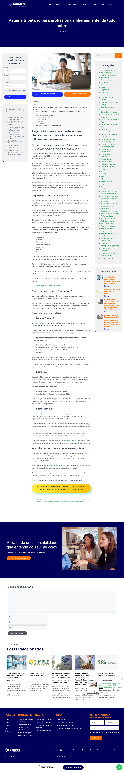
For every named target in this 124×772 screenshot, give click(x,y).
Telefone (7, 82)
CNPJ (103, 95)
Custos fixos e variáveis (109, 112)
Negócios (104, 184)
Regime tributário (107, 228)
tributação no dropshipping (110, 246)
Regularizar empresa (108, 233)
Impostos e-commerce (108, 164)
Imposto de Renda (107, 161)
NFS (102, 186)
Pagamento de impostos (109, 194)
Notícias (103, 189)
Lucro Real (11, 148)
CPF (102, 109)
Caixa (103, 87)
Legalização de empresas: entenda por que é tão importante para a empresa (110, 685)
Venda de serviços (107, 258)
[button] (23, 110)
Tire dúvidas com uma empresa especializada (15, 153)
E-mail (6, 75)
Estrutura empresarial (108, 139)
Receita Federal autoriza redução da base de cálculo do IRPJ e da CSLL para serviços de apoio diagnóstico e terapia (62, 678)
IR (101, 171)
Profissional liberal (107, 216)
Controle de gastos (107, 107)
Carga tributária (106, 90)
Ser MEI (103, 236)
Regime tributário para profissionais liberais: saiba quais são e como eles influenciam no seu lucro (16, 121)
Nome (6, 67)
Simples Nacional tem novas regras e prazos (112, 291)
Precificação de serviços (109, 211)
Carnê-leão (104, 92)
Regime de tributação (108, 226)
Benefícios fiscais (107, 80)
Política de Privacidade (64, 757)
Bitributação (105, 82)
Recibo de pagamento (108, 218)
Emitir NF (104, 129)
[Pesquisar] (118, 55)
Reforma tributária (107, 223)
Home (49, 4)
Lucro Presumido (13, 150)
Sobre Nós (85, 4)
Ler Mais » (108, 286)
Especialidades (71, 4)
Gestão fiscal (105, 152)
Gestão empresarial (107, 147)
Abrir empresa (105, 77)
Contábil (104, 100)
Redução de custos (107, 221)
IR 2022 (103, 174)
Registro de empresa (108, 231)
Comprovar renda (107, 97)
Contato (110, 4)
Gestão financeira (107, 149)
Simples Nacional (13, 145)
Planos (95, 4)
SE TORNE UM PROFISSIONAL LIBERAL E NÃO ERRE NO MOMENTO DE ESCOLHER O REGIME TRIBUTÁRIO (61, 488)
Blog (102, 4)
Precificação (105, 208)
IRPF (102, 176)
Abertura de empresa (108, 70)
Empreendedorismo (107, 132)
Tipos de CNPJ (106, 241)
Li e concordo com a (105, 732)
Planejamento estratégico (109, 196)
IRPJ (102, 179)
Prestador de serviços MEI (110, 213)
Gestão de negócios (108, 144)
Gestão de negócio (107, 142)
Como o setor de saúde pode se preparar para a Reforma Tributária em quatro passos (112, 279)
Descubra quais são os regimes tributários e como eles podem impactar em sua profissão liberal (16, 130)
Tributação (104, 243)
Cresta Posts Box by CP (92, 694)
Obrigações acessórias (109, 191)
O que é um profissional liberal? (16, 137)
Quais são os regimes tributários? (15, 142)
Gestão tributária (106, 159)
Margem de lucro (106, 181)
